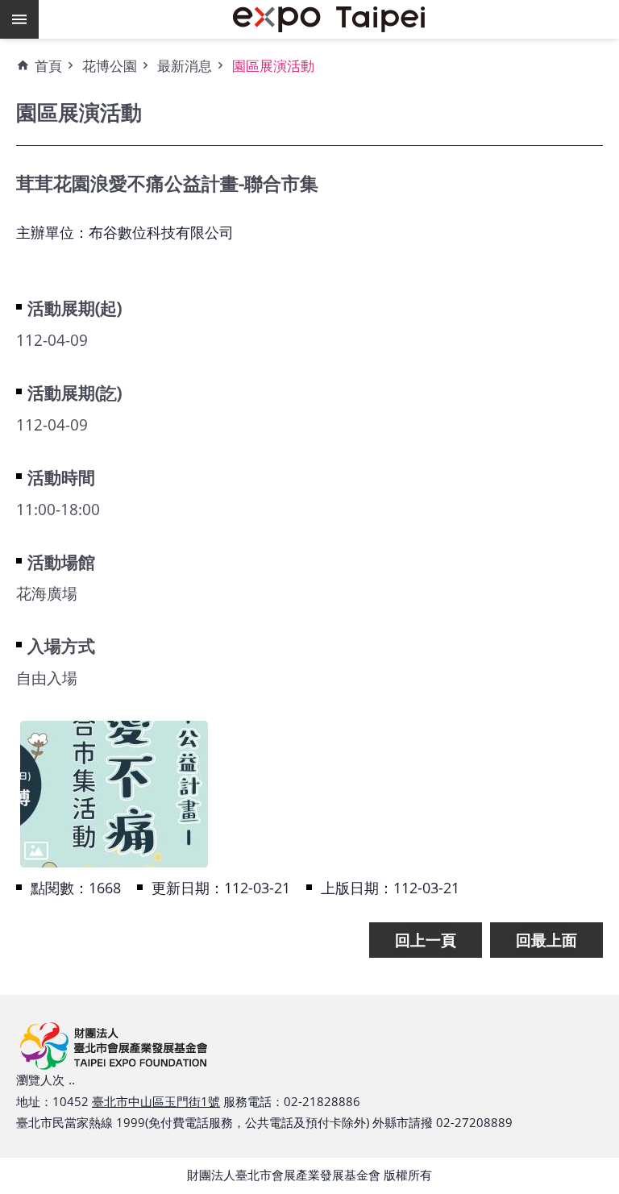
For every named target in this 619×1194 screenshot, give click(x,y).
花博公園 (109, 65)
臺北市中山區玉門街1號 (156, 1101)
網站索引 (19, 19)
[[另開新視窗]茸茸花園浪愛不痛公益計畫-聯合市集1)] (114, 794)
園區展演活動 (273, 65)
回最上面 (546, 940)
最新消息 (184, 65)
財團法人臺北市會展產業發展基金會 (329, 19)
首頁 (48, 65)
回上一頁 (425, 940)
